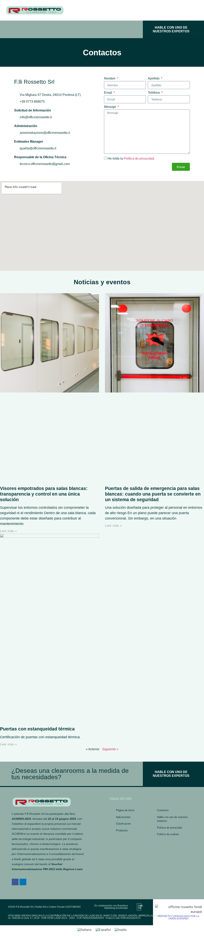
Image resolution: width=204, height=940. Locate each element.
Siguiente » (110, 749)
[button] (73, 29)
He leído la (131, 158)
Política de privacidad (139, 158)
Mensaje (110, 106)
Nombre (110, 78)
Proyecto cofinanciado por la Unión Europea (178, 917)
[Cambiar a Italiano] (85, 930)
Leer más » (8, 531)
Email (108, 92)
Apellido (154, 78)
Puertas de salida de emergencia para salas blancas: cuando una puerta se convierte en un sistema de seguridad (153, 494)
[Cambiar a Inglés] (121, 930)
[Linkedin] (23, 882)
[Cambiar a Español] (103, 930)
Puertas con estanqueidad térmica (37, 728)
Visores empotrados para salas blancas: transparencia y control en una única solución (44, 494)
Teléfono (154, 92)
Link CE (140, 906)
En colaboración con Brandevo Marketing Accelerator (111, 906)
